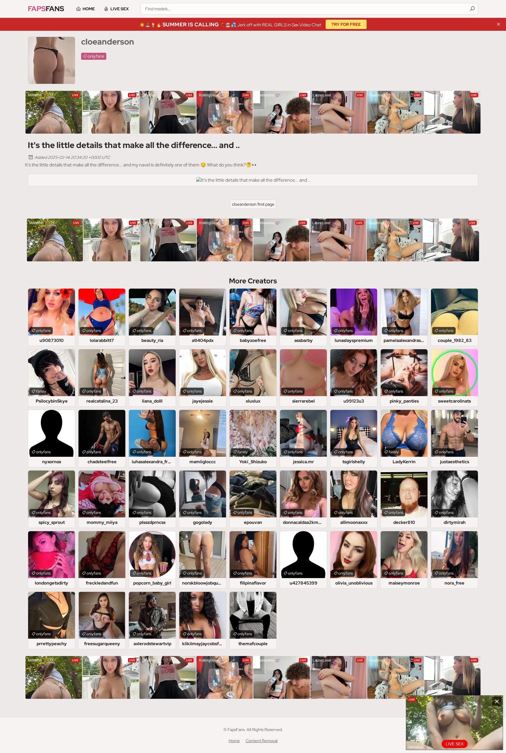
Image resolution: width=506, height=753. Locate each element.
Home (89, 8)
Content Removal (262, 740)
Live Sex (119, 8)
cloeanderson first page (253, 204)
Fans (46, 8)
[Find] (472, 8)
